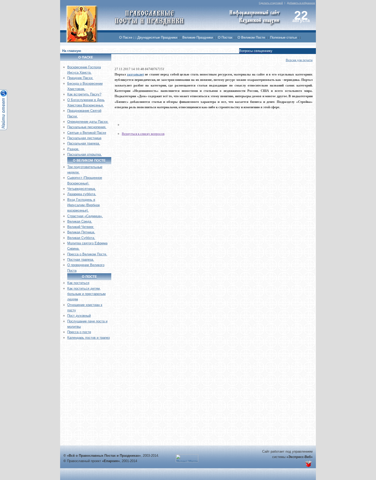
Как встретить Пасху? (84, 94)
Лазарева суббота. (81, 194)
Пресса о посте (79, 332)
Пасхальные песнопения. (86, 127)
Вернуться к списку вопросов (143, 134)
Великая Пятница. (81, 232)
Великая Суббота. (81, 238)
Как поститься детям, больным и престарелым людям (86, 294)
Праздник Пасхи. (80, 78)
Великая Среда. (79, 221)
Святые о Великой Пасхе (86, 133)
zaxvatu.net (135, 74)
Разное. (73, 149)
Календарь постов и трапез (88, 338)
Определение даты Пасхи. (87, 122)
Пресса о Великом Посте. (87, 254)
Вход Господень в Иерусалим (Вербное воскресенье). (83, 205)
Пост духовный (79, 316)
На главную (71, 51)
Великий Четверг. (80, 227)
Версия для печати (299, 60)
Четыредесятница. (81, 189)
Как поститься (78, 283)
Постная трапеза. (80, 259)
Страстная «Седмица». (85, 216)
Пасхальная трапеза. (83, 143)
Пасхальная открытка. (84, 154)
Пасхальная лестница (84, 138)
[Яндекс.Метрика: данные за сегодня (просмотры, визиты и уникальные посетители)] (187, 458)
